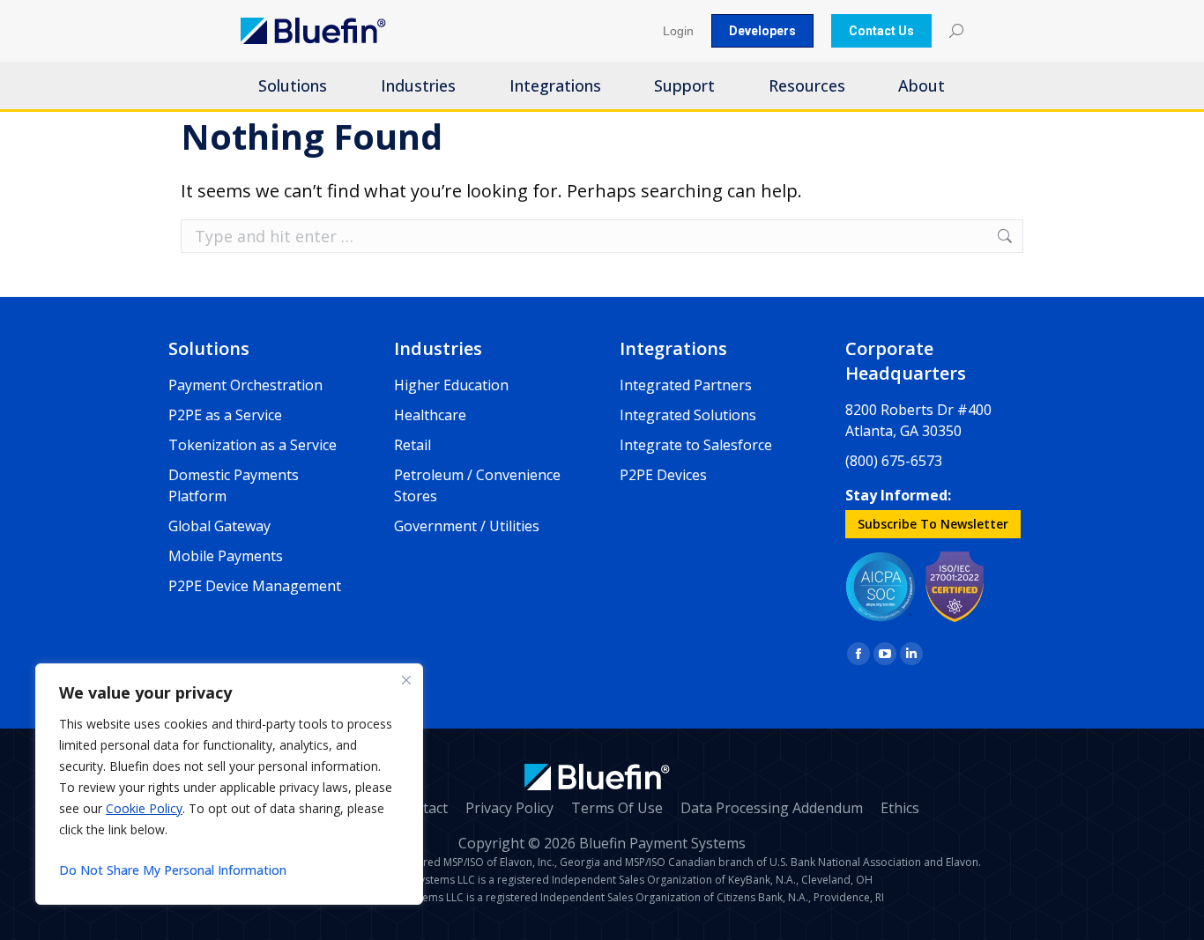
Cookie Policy (144, 808)
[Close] (406, 680)
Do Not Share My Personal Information (172, 870)
